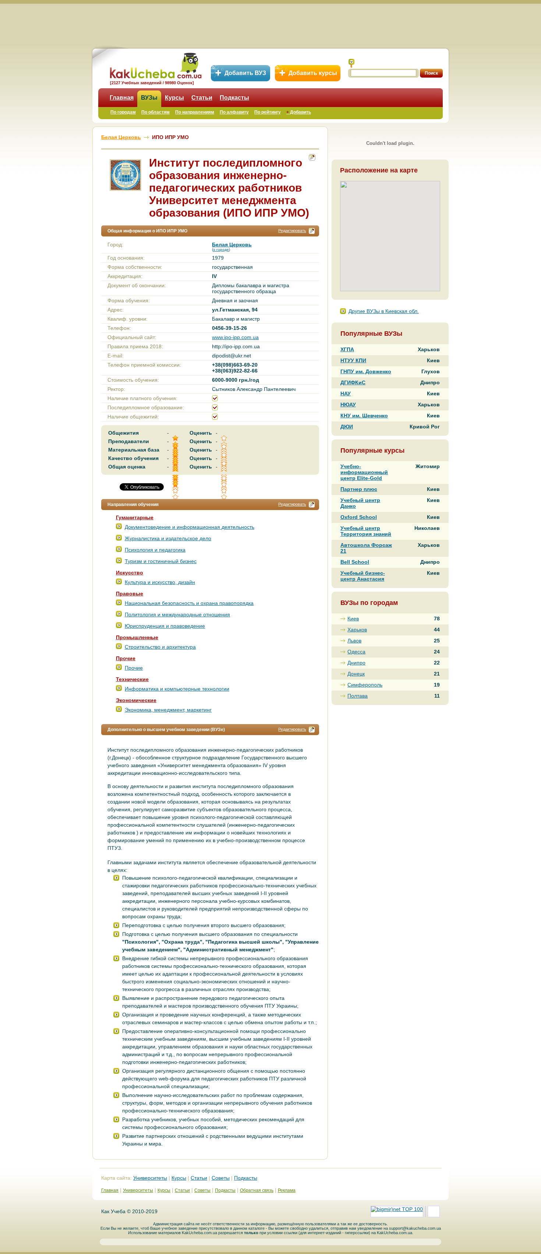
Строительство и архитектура (160, 647)
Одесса (356, 652)
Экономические (136, 700)
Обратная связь (256, 1190)
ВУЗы (149, 98)
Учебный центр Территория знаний (365, 531)
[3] (176, 484)
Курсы (174, 98)
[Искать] (351, 63)
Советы (221, 1178)
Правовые (129, 593)
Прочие (125, 658)
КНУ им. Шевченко (364, 415)
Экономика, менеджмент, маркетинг (168, 710)
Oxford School (358, 517)
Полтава (357, 696)
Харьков (357, 630)
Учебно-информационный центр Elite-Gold (364, 472)
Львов (354, 641)
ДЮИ (346, 427)
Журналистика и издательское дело (168, 538)
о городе (221, 249)
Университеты (150, 1178)
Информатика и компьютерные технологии (177, 689)
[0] (224, 484)
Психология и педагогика (155, 550)
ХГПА (347, 349)
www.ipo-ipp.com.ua (235, 337)
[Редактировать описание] (312, 231)
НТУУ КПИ (353, 360)
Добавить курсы (313, 73)
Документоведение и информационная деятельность (189, 527)
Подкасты (234, 98)
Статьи (201, 98)
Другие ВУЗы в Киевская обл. (384, 311)
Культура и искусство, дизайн (160, 582)
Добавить (298, 112)
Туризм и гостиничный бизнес (161, 561)
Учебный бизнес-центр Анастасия (362, 576)
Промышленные (137, 637)
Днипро (356, 663)
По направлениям (194, 112)
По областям (155, 112)
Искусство (129, 573)
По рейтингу (267, 112)
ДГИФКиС (352, 382)
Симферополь (364, 685)
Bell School (354, 562)
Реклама (287, 1190)
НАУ (345, 393)
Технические (132, 679)
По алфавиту (234, 112)
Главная (122, 98)
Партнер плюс (358, 489)
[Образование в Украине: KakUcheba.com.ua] (155, 64)
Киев (353, 618)
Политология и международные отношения (177, 614)
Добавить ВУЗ (245, 73)
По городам (123, 112)
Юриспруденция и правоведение (165, 626)
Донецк (356, 674)
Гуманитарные (134, 517)
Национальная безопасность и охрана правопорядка (189, 603)
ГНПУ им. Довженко (365, 371)
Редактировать (292, 230)
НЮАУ (348, 404)
